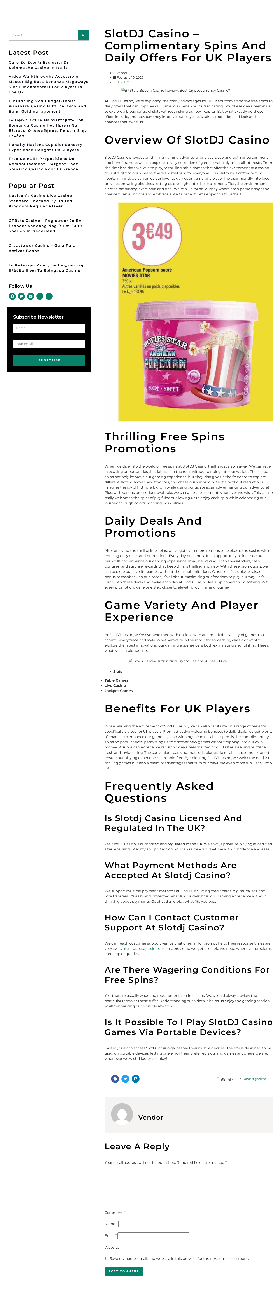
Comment (115, 1213)
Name (111, 1224)
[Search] (83, 35)
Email (111, 1236)
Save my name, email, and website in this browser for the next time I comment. (179, 1258)
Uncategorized (255, 1079)
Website (112, 1247)
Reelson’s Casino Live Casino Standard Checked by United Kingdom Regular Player (40, 201)
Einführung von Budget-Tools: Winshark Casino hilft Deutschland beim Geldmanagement (47, 106)
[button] (115, 1079)
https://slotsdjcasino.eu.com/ (147, 948)
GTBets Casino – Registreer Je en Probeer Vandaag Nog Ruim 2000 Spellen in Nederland (45, 226)
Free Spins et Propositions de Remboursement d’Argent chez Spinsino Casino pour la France (43, 164)
